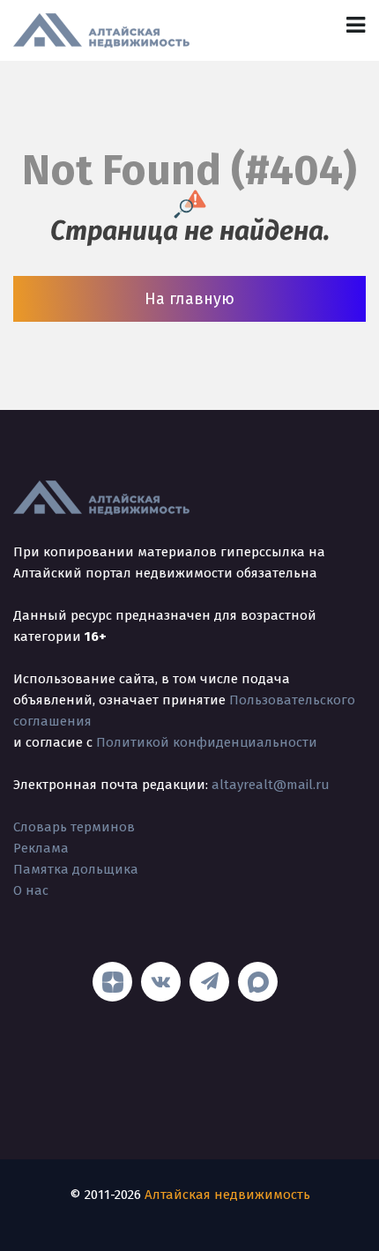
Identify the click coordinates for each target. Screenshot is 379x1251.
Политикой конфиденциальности (206, 742)
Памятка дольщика (75, 869)
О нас (30, 890)
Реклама (41, 848)
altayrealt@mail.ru (271, 785)
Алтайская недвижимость (227, 1195)
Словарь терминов (74, 827)
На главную (189, 299)
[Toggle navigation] (356, 25)
